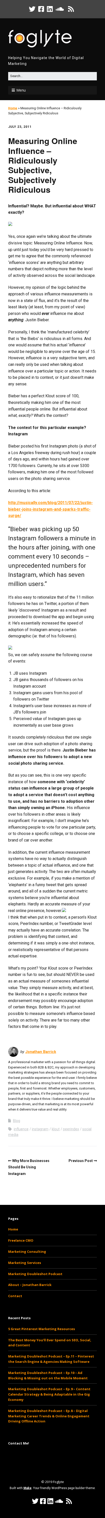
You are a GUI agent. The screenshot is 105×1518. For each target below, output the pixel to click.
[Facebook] (41, 9)
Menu (21, 90)
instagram (40, 1129)
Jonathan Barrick (40, 1051)
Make (27, 1488)
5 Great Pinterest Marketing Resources (41, 1329)
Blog (16, 1121)
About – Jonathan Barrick (29, 1284)
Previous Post (81, 1161)
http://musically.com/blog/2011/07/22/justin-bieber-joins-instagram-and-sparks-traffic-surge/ (50, 509)
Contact (15, 1296)
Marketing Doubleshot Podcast (35, 1274)
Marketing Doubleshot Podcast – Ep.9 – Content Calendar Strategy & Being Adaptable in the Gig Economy (49, 1394)
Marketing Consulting (27, 1251)
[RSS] (71, 9)
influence (21, 1129)
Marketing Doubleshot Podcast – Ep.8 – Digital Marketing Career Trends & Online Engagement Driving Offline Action (48, 1416)
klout (56, 1129)
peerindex (71, 1129)
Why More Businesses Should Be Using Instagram (28, 1167)
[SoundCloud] (60, 9)
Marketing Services (24, 1262)
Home (12, 108)
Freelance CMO (20, 1240)
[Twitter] (32, 9)
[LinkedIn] (50, 9)
